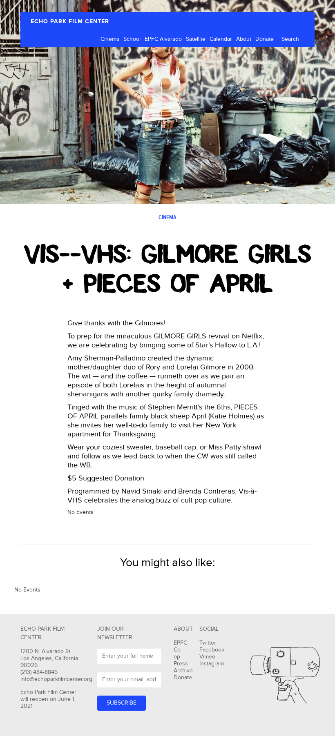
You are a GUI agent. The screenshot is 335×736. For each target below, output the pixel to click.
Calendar (221, 39)
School (132, 39)
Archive (183, 670)
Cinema (109, 39)
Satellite (195, 39)
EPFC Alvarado (163, 39)
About (243, 39)
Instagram (211, 663)
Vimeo (207, 657)
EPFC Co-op (180, 650)
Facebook (211, 650)
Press (181, 663)
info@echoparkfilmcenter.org (56, 679)
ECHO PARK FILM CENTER (70, 21)
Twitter (207, 643)
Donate (264, 39)
